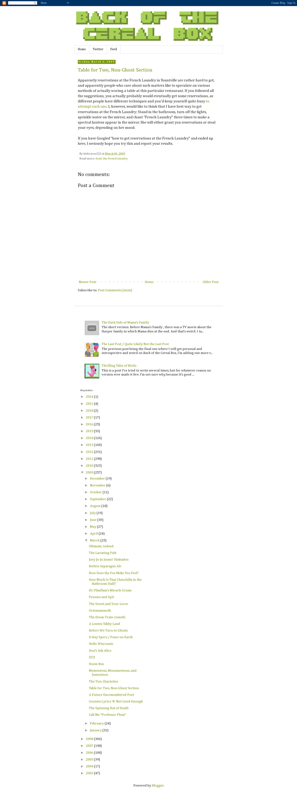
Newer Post (87, 282)
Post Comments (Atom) (115, 290)
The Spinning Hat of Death (108, 708)
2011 (90, 459)
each (96, 106)
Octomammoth (100, 610)
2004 (90, 766)
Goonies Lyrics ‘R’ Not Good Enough (116, 701)
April (94, 533)
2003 (90, 773)
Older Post (210, 282)
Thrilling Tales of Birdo (119, 365)
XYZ (92, 657)
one (104, 106)
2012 (90, 452)
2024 (90, 397)
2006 (90, 752)
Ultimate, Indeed (101, 546)
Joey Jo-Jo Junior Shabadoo (108, 559)
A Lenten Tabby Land (104, 624)
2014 (90, 438)
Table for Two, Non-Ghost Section (115, 70)
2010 (90, 465)
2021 (90, 404)
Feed (113, 49)
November (98, 485)
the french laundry (115, 158)
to (207, 101)
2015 (90, 431)
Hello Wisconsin (101, 644)
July (93, 513)
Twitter (98, 49)
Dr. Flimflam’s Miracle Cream (110, 590)
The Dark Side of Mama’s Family (125, 322)
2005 (90, 759)
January (96, 730)
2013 (90, 445)
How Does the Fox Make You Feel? (114, 573)
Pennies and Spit (101, 597)
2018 (90, 410)
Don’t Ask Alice (100, 650)
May (93, 527)
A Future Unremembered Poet (111, 695)
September (98, 499)
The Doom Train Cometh (107, 617)
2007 (90, 746)
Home (82, 49)
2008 (90, 739)
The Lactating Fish (102, 553)
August (95, 506)
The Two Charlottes (103, 681)
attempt (84, 106)
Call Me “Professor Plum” (107, 715)
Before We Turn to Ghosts (108, 630)
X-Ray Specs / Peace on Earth (111, 637)
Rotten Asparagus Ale (105, 566)
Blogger (157, 785)
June (93, 520)
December (98, 478)
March (95, 540)
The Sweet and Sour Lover (108, 604)
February (97, 723)
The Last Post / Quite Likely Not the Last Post (135, 344)
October (96, 492)
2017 (90, 417)
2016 (90, 424)
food (99, 158)
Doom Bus (96, 664)
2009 (90, 472)
